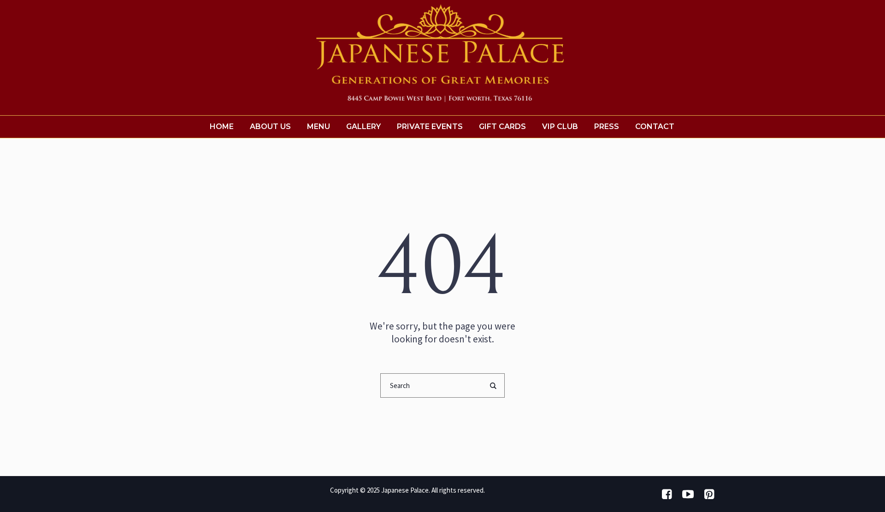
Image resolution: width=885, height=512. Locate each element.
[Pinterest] (709, 494)
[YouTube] (687, 494)
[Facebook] (666, 494)
